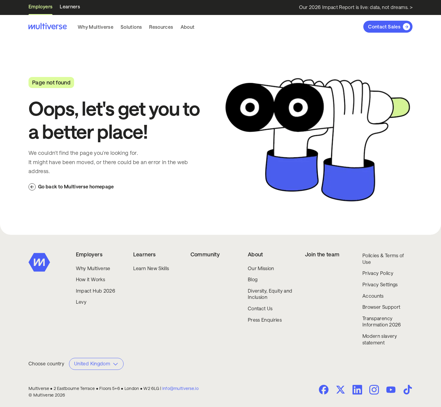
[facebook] (323, 389)
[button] (95, 27)
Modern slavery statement (379, 339)
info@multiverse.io (180, 388)
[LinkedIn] (357, 389)
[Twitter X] (340, 389)
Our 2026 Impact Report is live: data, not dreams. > (355, 7)
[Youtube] (391, 390)
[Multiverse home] (47, 26)
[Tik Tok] (407, 389)
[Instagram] (374, 389)
